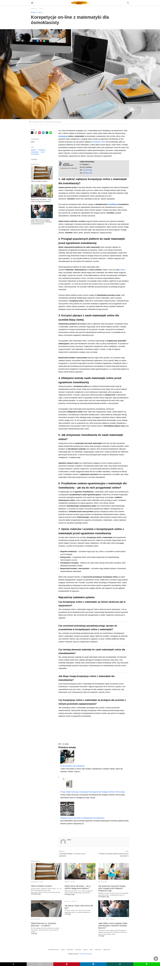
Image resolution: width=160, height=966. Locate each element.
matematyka (35, 152)
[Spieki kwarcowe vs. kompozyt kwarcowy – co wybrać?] (46, 908)
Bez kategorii (102, 881)
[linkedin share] (43, 132)
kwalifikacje (113, 204)
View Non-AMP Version (86, 954)
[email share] (36, 132)
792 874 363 (87, 170)
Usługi (41, 8)
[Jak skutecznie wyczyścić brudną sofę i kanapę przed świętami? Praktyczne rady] (113, 871)
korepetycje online (98, 142)
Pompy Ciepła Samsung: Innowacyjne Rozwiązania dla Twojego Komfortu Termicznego (92, 792)
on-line (43, 152)
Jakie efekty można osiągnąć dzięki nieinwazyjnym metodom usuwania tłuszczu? (41, 222)
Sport (108, 919)
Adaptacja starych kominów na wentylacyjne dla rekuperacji (82, 818)
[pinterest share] (39, 132)
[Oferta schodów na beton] (42, 172)
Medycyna (68, 901)
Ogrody (67, 881)
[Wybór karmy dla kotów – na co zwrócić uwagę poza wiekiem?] (42, 191)
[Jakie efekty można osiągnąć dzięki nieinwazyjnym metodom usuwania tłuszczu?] (42, 211)
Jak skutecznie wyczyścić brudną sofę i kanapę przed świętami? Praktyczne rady (111, 888)
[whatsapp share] (47, 132)
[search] (128, 3)
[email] (40, 964)
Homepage (34, 8)
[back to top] (156, 958)
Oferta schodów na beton (39, 181)
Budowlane (34, 881)
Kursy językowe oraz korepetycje (72, 766)
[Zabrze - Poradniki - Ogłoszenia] (80, 2)
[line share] (50, 132)
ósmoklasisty (35, 154)
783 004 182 (87, 173)
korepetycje (63, 136)
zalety (122, 270)
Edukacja (34, 12)
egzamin (33, 150)
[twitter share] (32, 132)
